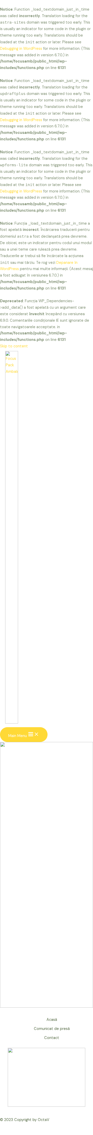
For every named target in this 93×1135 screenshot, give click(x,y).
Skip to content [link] (14, 346)
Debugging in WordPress (21, 48)
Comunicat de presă (52, 1028)
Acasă (52, 1019)
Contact (51, 1037)
